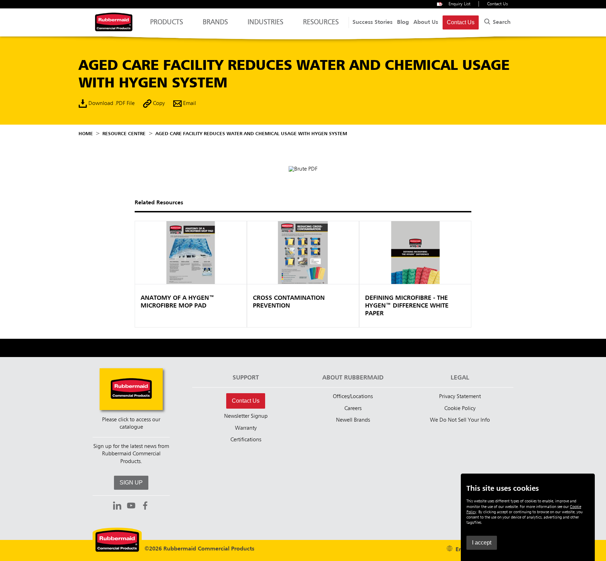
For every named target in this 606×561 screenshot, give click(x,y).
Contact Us (497, 4)
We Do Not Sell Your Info (460, 420)
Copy (158, 104)
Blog (403, 22)
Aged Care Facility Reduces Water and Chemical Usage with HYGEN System (251, 133)
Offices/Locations (353, 397)
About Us (425, 22)
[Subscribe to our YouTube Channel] (131, 506)
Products (166, 22)
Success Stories (372, 22)
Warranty (246, 428)
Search (501, 22)
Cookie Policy (460, 408)
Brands (215, 22)
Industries (265, 22)
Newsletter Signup (246, 416)
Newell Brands (353, 420)
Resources (321, 22)
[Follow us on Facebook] (145, 506)
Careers (353, 408)
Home (86, 133)
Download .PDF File (111, 104)
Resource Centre (124, 133)
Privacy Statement (460, 397)
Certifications (245, 440)
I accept (481, 543)
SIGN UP (131, 483)
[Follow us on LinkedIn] (117, 506)
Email (189, 104)
